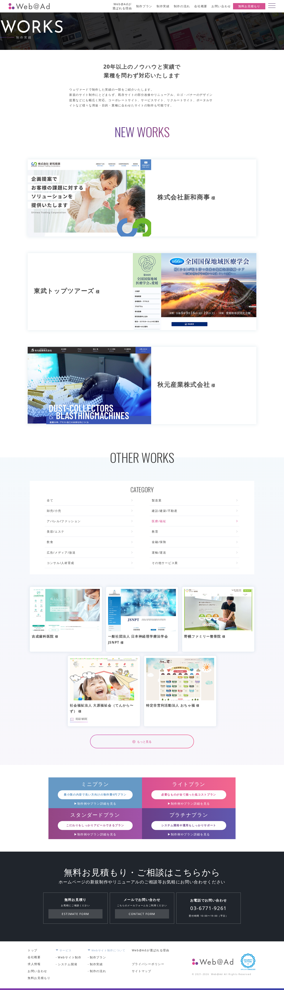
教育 (155, 531)
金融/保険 (159, 542)
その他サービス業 (165, 563)
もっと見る (144, 741)
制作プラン (144, 6)
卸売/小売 (54, 511)
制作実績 (163, 6)
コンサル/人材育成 (60, 563)
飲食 (50, 542)
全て (50, 500)
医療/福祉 (159, 521)
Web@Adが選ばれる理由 (122, 6)
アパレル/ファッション (64, 521)
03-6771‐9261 (208, 908)
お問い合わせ (221, 6)
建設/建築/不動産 (164, 511)
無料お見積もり (249, 6)
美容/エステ (55, 531)
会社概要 (200, 6)
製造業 (157, 500)
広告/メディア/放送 (61, 552)
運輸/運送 (159, 552)
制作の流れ (182, 6)
